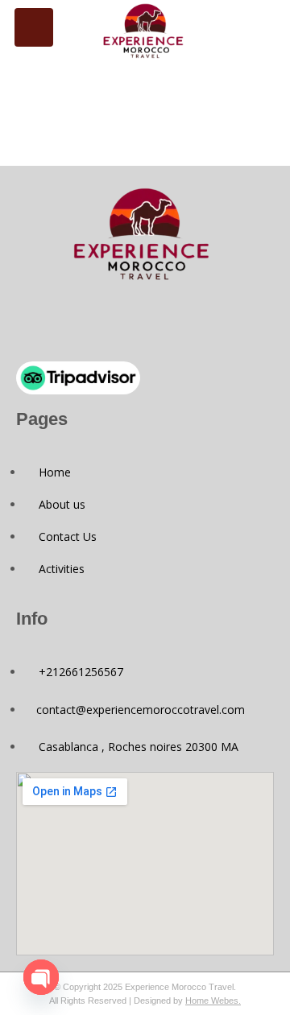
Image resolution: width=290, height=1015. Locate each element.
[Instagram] (171, 321)
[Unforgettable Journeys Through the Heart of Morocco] (145, 30)
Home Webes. (213, 1000)
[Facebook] (118, 321)
